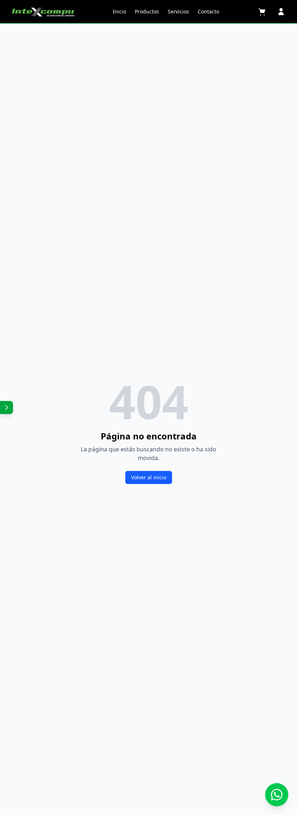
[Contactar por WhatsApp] (276, 794)
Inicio (119, 11)
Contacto (208, 11)
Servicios (178, 11)
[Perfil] (281, 11)
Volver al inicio (148, 477)
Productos (147, 11)
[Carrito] (262, 11)
